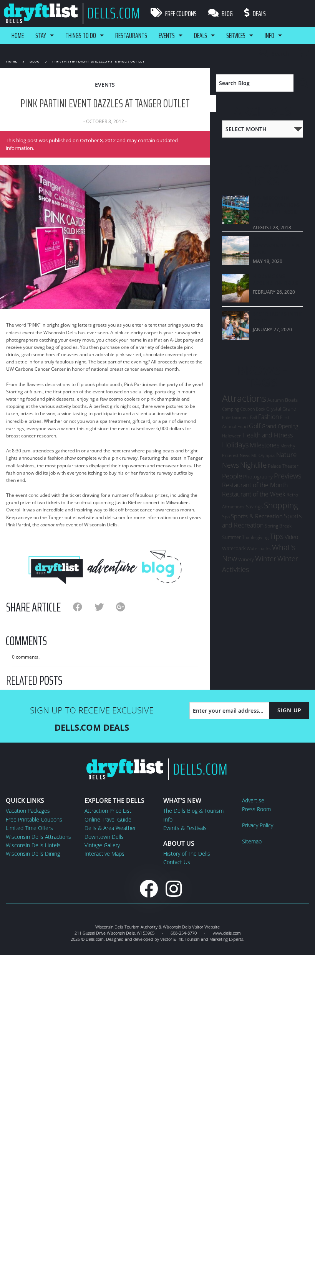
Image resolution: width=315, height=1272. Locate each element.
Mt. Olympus (263, 455)
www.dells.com (227, 933)
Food (242, 426)
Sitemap (252, 841)
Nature (286, 454)
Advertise (253, 800)
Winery (246, 559)
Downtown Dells (104, 836)
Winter (265, 558)
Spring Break (278, 526)
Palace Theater (283, 466)
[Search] (303, 83)
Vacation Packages (28, 810)
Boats (291, 399)
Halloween (231, 436)
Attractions (244, 398)
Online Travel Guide (108, 819)
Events (167, 35)
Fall (253, 417)
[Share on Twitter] (105, 606)
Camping (230, 409)
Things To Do (80, 35)
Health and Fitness (267, 435)
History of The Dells (186, 853)
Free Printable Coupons (34, 819)
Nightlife (253, 465)
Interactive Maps (104, 853)
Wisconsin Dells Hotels (33, 845)
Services (235, 35)
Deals (259, 13)
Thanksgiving (255, 537)
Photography (258, 476)
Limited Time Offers (29, 828)
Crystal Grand (281, 408)
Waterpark (233, 548)
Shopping (281, 505)
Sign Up (289, 710)
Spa (226, 516)
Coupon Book (252, 409)
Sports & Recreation (257, 516)
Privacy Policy (257, 825)
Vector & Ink (171, 939)
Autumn (275, 400)
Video (291, 537)
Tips (277, 536)
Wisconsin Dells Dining (33, 853)
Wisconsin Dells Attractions (38, 836)
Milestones (264, 445)
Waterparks (259, 548)
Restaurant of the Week (253, 494)
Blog (226, 13)
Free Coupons (180, 13)
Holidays (235, 444)
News (230, 465)
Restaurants (131, 35)
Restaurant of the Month (255, 485)
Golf (254, 426)
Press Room (256, 809)
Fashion (268, 416)
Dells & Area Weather (110, 828)
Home (18, 35)
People (232, 476)
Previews (287, 475)
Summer (231, 537)
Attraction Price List (108, 810)
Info (269, 35)
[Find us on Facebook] (148, 888)
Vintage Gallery (102, 845)
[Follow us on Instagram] (174, 888)
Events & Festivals (185, 828)
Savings (254, 506)
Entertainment (235, 417)
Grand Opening (280, 426)
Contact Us (176, 862)
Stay (40, 35)
